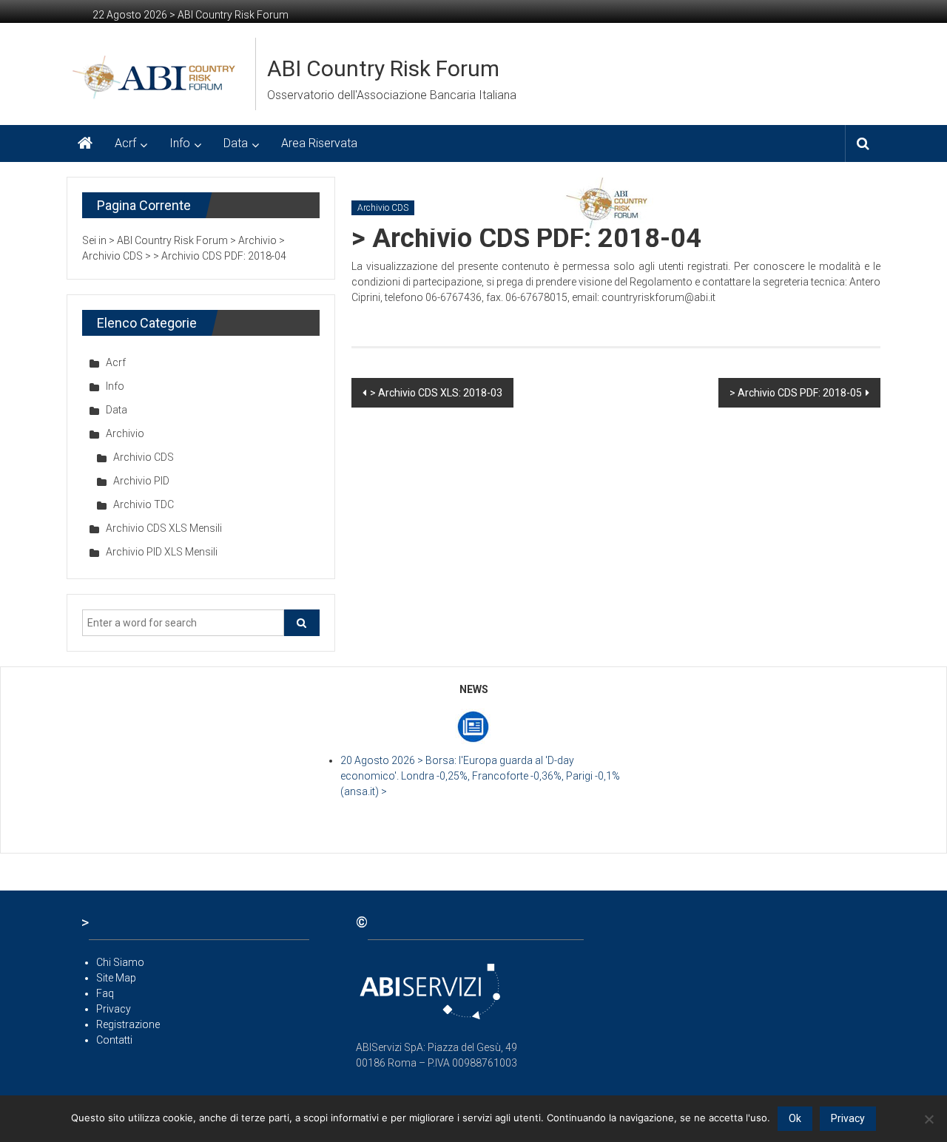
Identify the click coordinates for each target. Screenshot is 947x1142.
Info (179, 143)
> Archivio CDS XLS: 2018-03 (436, 393)
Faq (105, 993)
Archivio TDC (143, 504)
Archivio (125, 433)
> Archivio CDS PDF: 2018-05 (795, 393)
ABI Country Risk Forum (383, 68)
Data (235, 143)
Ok (795, 1118)
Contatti (114, 1040)
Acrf (125, 143)
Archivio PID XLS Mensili (162, 552)
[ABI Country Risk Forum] (85, 143)
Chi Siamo (120, 962)
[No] (928, 1119)
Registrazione (128, 1024)
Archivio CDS (382, 208)
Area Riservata (319, 143)
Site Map (116, 978)
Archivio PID (141, 481)
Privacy (113, 1009)
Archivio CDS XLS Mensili (164, 528)
